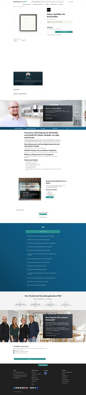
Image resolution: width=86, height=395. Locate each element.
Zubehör (47, 4)
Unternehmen (34, 375)
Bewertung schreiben (43, 214)
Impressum (63, 374)
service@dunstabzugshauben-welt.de (51, 335)
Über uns (60, 4)
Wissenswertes (54, 4)
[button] (72, 2)
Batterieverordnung (34, 377)
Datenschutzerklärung (65, 381)
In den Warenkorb (64, 31)
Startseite (14, 6)
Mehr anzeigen (49, 197)
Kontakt (33, 384)
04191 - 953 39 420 (49, 118)
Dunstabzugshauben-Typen (38, 4)
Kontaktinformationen (65, 379)
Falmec (48, 19)
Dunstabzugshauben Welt (18, 391)
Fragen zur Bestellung (43, 231)
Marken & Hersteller (27, 4)
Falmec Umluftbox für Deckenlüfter (20, 6)
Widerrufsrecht (64, 377)
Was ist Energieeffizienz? (35, 379)
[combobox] (47, 2)
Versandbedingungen (65, 375)
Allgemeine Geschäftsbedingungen (67, 372)
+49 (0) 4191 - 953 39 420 (19, 372)
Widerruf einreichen (43, 365)
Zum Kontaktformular (16, 377)
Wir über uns (34, 372)
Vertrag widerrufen (65, 383)
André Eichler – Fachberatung (36, 374)
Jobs (32, 383)
